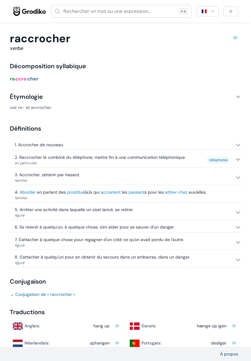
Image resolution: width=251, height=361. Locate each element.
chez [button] (182, 192)
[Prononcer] (235, 38)
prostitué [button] (76, 192)
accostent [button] (111, 192)
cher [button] (33, 79)
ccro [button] (21, 79)
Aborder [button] (28, 192)
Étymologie (26, 97)
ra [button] (12, 79)
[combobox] (121, 11)
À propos (229, 354)
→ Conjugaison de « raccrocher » (42, 294)
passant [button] (136, 192)
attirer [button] (171, 192)
